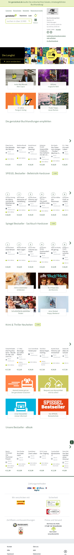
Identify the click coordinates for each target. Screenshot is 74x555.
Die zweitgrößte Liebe (44, 202)
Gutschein (9, 11)
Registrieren (23, 16)
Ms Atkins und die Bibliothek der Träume (10, 202)
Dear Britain (10, 249)
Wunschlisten (17, 11)
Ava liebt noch (20, 454)
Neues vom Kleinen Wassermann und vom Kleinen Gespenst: (11, 57)
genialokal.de (17, 2)
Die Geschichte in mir (67, 253)
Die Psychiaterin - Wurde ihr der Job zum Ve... (10, 353)
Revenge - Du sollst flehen (20, 352)
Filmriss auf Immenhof (32, 200)
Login (30, 16)
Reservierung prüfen (37, 11)
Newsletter (26, 11)
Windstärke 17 (55, 454)
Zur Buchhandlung (52, 41)
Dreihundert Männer (44, 252)
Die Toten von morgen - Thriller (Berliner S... (55, 150)
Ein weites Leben (66, 148)
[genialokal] (11, 15)
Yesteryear (32, 350)
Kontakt (58, 30)
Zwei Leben (32, 453)
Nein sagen (21, 147)
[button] (35, 22)
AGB (34, 550)
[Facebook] (65, 552)
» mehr (55, 173)
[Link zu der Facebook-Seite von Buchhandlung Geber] (48, 32)
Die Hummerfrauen (9, 457)
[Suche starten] (29, 21)
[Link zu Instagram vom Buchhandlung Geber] (51, 32)
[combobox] (16, 21)
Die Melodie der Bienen (10, 148)
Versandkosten (57, 526)
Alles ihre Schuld (66, 351)
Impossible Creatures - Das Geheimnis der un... (45, 152)
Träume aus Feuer (32, 250)
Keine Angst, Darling (44, 351)
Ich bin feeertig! (31, 148)
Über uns (35, 547)
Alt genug (54, 249)
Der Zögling (44, 453)
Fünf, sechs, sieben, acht (67, 200)
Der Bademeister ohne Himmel (66, 456)
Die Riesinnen (55, 200)
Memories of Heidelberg (21, 200)
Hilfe (8, 550)
